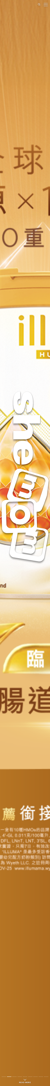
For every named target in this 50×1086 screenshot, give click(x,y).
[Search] (39, 4)
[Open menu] (46, 4)
